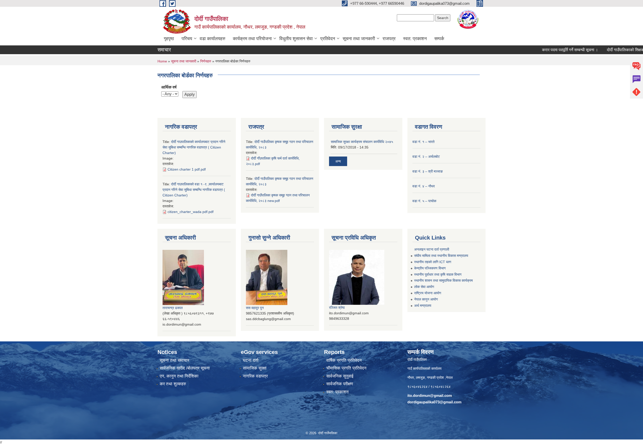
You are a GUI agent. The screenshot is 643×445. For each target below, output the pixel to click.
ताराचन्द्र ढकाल (173, 308)
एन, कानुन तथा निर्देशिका (179, 376)
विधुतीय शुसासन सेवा (296, 38)
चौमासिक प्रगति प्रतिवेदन (346, 368)
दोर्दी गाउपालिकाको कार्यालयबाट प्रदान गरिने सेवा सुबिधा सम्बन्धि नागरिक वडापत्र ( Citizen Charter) (194, 147)
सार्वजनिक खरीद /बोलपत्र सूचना (185, 368)
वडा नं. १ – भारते (423, 142)
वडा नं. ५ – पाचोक (424, 201)
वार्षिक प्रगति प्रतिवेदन (344, 360)
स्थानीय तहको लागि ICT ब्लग (432, 262)
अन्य (338, 161)
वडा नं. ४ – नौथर (423, 186)
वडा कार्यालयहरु (212, 38)
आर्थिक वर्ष (169, 87)
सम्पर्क (439, 38)
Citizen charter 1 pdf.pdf (187, 169)
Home (162, 61)
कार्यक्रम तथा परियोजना (252, 38)
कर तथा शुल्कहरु (173, 384)
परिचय (187, 38)
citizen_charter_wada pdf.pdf (190, 212)
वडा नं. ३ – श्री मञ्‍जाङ (427, 171)
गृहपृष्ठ (169, 38)
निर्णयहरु (205, 61)
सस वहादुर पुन (255, 308)
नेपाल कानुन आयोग (426, 299)
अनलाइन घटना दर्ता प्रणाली (431, 249)
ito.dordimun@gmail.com (429, 395)
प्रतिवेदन (327, 38)
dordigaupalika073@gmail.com (434, 402)
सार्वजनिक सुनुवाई (339, 376)
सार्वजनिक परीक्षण (339, 384)
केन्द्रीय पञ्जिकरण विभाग (430, 268)
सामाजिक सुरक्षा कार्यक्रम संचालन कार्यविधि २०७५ (362, 142)
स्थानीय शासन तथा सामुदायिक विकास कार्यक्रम (443, 280)
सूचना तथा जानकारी (359, 38)
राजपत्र (389, 38)
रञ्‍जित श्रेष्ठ (337, 308)
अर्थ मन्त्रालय (422, 306)
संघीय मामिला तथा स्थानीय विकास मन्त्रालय (441, 256)
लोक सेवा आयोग (424, 287)
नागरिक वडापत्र (255, 376)
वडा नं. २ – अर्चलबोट (426, 157)
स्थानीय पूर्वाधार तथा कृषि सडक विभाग (437, 274)
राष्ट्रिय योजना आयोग (427, 293)
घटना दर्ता (250, 360)
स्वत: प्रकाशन (415, 38)
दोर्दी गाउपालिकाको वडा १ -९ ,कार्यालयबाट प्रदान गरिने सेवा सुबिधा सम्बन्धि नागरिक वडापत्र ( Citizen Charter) (194, 189)
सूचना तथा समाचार (174, 360)
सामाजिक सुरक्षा (254, 368)
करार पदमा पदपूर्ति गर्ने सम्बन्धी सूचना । (557, 50)
